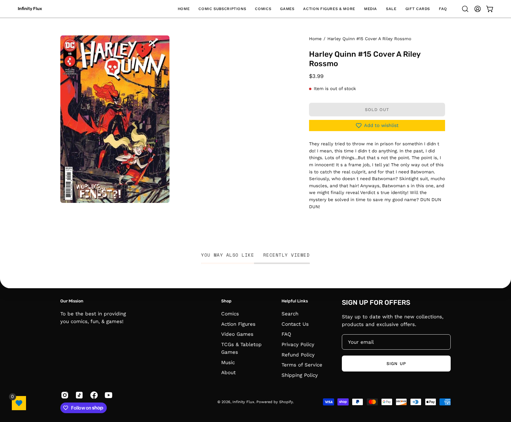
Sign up (396, 363)
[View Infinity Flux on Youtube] (107, 395)
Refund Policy (298, 354)
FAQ (286, 334)
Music (228, 362)
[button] (222, 9)
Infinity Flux (30, 8)
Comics (230, 314)
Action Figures (238, 324)
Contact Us (295, 324)
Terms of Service (302, 365)
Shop (226, 301)
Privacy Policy (298, 344)
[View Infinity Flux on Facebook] (93, 395)
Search (290, 314)
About (228, 372)
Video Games (237, 334)
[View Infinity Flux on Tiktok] (78, 395)
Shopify (286, 402)
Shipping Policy (300, 375)
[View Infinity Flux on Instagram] (63, 395)
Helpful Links (295, 301)
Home (315, 38)
